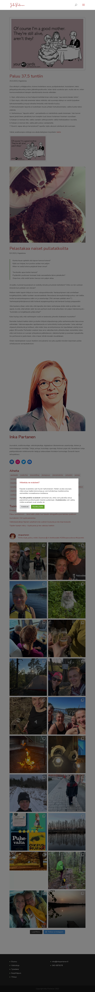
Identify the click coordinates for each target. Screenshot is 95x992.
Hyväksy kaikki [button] (38, 507)
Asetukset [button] (24, 507)
